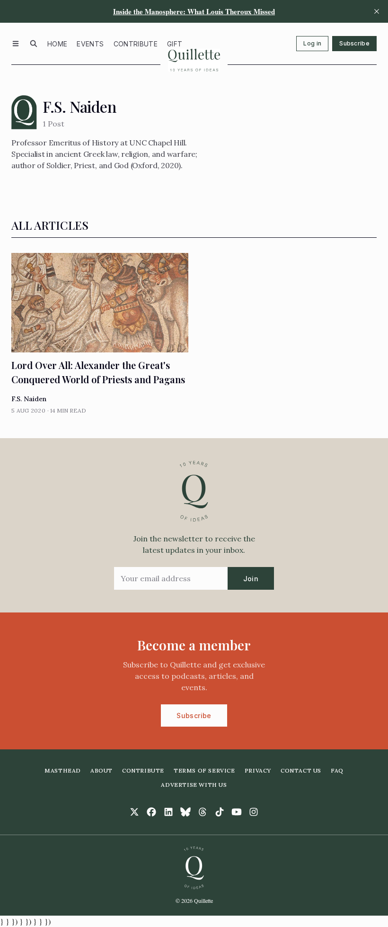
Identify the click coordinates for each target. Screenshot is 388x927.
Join (250, 579)
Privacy (258, 770)
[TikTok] (219, 812)
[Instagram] (253, 812)
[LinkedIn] (168, 812)
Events (90, 44)
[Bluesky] (185, 812)
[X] (134, 812)
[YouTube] (236, 812)
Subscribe (354, 43)
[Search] (33, 43)
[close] (376, 11)
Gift (174, 44)
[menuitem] (57, 43)
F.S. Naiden (28, 399)
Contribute (136, 44)
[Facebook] (151, 812)
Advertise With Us (194, 784)
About (101, 770)
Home (57, 44)
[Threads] (202, 812)
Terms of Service (204, 770)
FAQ (337, 770)
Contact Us (301, 770)
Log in (312, 43)
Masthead (62, 770)
